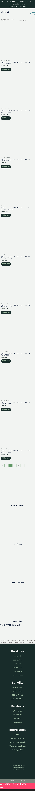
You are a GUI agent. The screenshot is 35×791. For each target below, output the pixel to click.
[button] (29, 15)
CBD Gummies (18, 640)
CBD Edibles (6, 640)
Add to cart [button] (6, 69)
